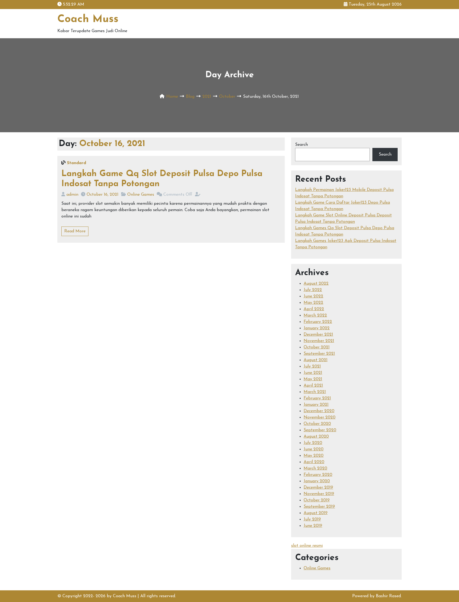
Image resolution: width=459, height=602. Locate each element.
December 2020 (319, 411)
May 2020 (314, 456)
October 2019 (317, 500)
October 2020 (317, 424)
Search (301, 145)
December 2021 (318, 334)
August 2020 (316, 436)
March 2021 (315, 392)
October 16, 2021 (102, 195)
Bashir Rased (388, 596)
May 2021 (313, 379)
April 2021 (313, 385)
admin (72, 195)
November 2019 (319, 494)
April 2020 (314, 462)
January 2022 (317, 328)
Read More (75, 231)
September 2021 (319, 354)
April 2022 (314, 309)
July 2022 (313, 290)
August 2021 (316, 360)
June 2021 (313, 373)
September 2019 (319, 507)
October (227, 97)
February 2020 (318, 475)
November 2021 (319, 341)
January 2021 (316, 405)
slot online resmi (307, 546)
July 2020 (313, 443)
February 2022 (318, 322)
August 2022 (316, 283)
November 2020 (319, 417)
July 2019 (312, 519)
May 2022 (313, 303)
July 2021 (312, 366)
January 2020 (317, 481)
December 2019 (318, 487)
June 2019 (313, 526)
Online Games (140, 195)
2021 (206, 97)
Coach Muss (87, 19)
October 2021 (317, 347)
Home (172, 97)
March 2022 (315, 315)
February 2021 (317, 398)
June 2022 (313, 296)
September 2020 (320, 430)
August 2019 (316, 513)
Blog (190, 97)
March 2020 (315, 468)
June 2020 (314, 449)
